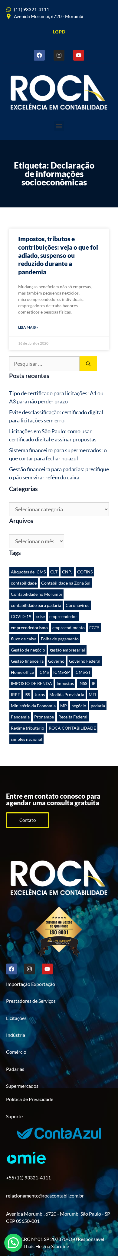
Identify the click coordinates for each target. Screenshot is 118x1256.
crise (40, 616)
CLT (53, 571)
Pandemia (20, 716)
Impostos (65, 683)
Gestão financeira (27, 661)
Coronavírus (77, 605)
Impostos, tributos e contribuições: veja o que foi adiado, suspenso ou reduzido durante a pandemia (58, 255)
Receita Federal (72, 716)
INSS (82, 683)
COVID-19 (21, 616)
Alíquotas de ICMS (28, 571)
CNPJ (67, 571)
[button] (59, 126)
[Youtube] (78, 55)
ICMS (43, 672)
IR (94, 683)
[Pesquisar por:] (44, 363)
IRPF (15, 694)
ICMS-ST (82, 672)
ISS (27, 694)
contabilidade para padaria (36, 605)
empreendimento (68, 627)
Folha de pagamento (60, 638)
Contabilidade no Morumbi (36, 594)
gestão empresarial (67, 649)
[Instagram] (59, 55)
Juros (39, 694)
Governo (56, 661)
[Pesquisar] (88, 363)
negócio (78, 705)
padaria (98, 705)
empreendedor (63, 616)
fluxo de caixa (23, 638)
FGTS (94, 627)
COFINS (85, 571)
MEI (92, 694)
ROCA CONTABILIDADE (72, 728)
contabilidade (24, 582)
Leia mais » (28, 327)
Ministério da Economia (33, 705)
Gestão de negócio (28, 649)
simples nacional (26, 739)
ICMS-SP (61, 672)
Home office (22, 672)
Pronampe (44, 716)
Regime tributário (27, 728)
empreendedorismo (29, 627)
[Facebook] (39, 55)
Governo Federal (84, 661)
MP (63, 705)
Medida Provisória (66, 694)
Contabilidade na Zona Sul (65, 582)
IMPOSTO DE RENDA (31, 683)
